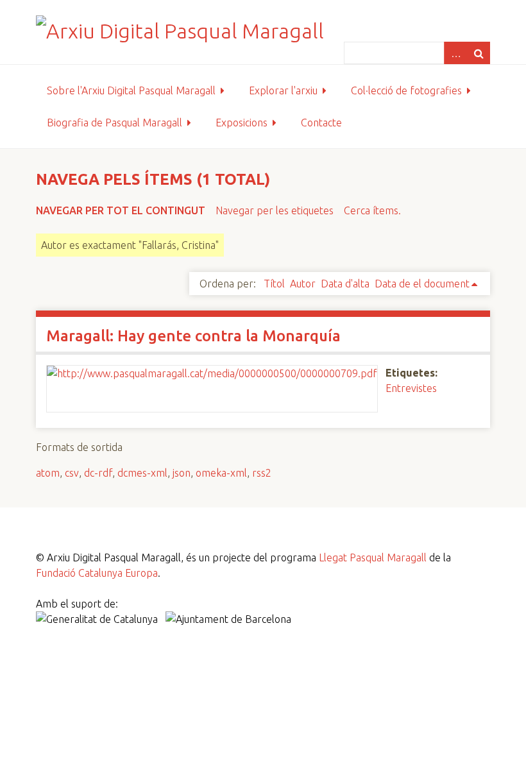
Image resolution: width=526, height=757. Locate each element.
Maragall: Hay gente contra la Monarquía (193, 335)
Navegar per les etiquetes (275, 210)
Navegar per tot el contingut (120, 210)
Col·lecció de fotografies (406, 90)
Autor (303, 283)
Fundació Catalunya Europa (97, 573)
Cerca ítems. (372, 210)
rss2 (261, 473)
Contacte (321, 122)
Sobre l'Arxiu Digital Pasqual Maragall (131, 90)
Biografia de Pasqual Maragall (114, 122)
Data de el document (422, 283)
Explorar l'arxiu (283, 90)
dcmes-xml (142, 473)
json (182, 473)
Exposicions (241, 122)
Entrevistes (411, 388)
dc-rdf (98, 473)
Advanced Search (455, 53)
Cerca (478, 53)
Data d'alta (345, 283)
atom (48, 473)
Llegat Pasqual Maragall (373, 557)
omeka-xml (221, 473)
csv (72, 473)
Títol (274, 283)
